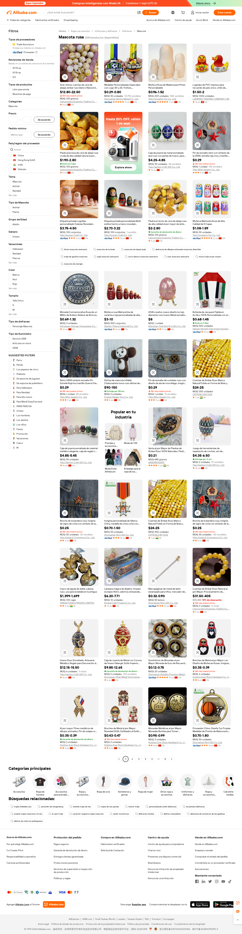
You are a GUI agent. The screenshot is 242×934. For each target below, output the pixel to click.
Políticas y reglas (62, 878)
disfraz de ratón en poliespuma (28, 821)
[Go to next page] (172, 759)
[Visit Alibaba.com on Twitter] (210, 881)
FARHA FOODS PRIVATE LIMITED (77, 603)
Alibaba (62, 31)
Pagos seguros (61, 844)
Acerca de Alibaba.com (19, 837)
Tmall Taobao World (105, 919)
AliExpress (74, 919)
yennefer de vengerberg (52, 807)
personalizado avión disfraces (162, 807)
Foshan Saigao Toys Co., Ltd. (118, 397)
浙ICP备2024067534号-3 (205, 929)
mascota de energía (73, 264)
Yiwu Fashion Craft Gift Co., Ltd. (164, 167)
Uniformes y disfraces (106, 31)
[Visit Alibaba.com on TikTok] (230, 881)
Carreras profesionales (18, 863)
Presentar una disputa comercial (164, 856)
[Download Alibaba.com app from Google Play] (224, 904)
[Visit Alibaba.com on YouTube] (223, 881)
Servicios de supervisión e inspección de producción (73, 870)
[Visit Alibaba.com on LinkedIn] (203, 881)
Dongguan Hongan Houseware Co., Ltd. (79, 326)
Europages (168, 919)
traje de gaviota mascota (75, 257)
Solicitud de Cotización (112, 850)
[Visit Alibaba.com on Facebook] (197, 881)
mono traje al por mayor (210, 257)
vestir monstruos (121, 814)
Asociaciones (202, 869)
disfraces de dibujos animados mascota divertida (178, 249)
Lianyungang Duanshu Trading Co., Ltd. (79, 101)
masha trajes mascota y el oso (28, 814)
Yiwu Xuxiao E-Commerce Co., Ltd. (77, 537)
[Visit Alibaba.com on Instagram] (217, 881)
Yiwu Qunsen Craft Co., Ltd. (74, 235)
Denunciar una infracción (161, 878)
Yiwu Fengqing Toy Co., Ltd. (162, 99)
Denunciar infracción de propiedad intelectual (165, 870)
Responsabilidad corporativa (21, 856)
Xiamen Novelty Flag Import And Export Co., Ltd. (212, 328)
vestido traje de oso (82, 807)
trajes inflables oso (22, 807)
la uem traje (57, 814)
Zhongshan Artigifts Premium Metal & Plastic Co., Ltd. (167, 674)
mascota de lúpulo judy (135, 249)
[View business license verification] (150, 929)
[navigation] (32, 395)
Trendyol (156, 919)
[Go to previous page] (119, 759)
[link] (237, 903)
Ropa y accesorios (80, 31)
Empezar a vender (204, 850)
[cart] (183, 13)
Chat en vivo (154, 850)
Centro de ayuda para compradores (166, 844)
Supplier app (139, 904)
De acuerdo (44, 119)
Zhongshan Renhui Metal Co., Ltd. (121, 99)
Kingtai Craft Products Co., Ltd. (120, 603)
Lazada (121, 919)
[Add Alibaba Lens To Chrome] (54, 904)
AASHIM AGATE (156, 462)
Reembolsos (154, 863)
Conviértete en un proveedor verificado (215, 863)
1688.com (87, 919)
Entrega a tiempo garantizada (68, 856)
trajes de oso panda (110, 807)
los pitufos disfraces (195, 807)
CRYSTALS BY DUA (202, 394)
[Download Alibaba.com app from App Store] (200, 904)
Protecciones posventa (66, 863)
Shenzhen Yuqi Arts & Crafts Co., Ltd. (167, 326)
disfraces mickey (146, 814)
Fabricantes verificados (113, 844)
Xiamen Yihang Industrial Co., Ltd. (121, 326)
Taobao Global (134, 919)
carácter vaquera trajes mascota (88, 814)
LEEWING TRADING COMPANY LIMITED (212, 99)
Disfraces (127, 31)
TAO (147, 919)
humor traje (133, 807)
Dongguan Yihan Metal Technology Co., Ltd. (123, 677)
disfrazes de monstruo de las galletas (207, 814)
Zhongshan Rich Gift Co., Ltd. (119, 535)
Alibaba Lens (22, 904)
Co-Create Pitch (15, 850)
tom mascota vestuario (178, 257)
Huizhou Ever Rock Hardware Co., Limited (212, 677)
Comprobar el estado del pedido (211, 856)
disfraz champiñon (172, 814)
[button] (139, 12)
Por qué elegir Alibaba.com (20, 844)
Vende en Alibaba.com (206, 844)
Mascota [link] (141, 31)
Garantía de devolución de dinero (70, 850)
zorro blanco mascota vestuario (143, 257)
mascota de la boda (106, 249)
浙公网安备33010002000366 (174, 929)
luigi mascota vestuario (108, 257)
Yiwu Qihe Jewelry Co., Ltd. (206, 169)
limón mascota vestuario (75, 249)
